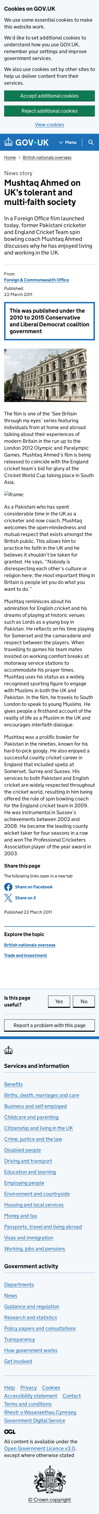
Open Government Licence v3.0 (39, 1448)
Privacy (28, 1387)
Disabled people (22, 1150)
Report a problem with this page (49, 1025)
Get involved (18, 1361)
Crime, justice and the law (33, 1139)
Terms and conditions (28, 1404)
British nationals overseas (47, 157)
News (10, 1295)
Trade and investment (25, 955)
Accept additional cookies (49, 96)
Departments (19, 1284)
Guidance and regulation (31, 1306)
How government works (30, 1350)
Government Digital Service (34, 1420)
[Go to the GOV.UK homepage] (26, 142)
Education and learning (30, 1172)
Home (10, 157)
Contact (71, 1396)
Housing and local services (34, 1205)
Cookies (51, 1387)
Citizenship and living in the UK (38, 1128)
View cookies (49, 124)
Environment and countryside (37, 1194)
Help (9, 1387)
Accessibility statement (30, 1396)
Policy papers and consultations (40, 1328)
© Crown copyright (49, 1499)
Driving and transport (28, 1161)
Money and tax (20, 1216)
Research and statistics (30, 1317)
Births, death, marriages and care (41, 1095)
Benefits (13, 1084)
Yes (62, 1001)
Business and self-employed (35, 1106)
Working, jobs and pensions (34, 1248)
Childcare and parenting (31, 1117)
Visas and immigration (28, 1237)
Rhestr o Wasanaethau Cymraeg (40, 1412)
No (88, 1001)
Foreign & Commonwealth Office (36, 280)
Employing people (24, 1183)
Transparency (19, 1339)
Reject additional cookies (49, 111)
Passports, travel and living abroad (43, 1227)
